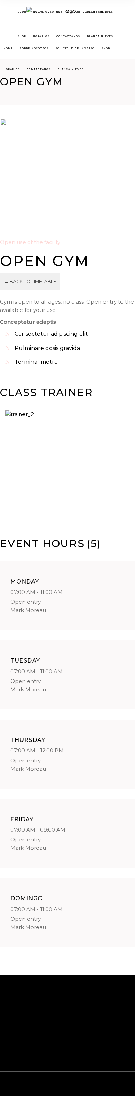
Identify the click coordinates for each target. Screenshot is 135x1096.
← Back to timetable (30, 281)
